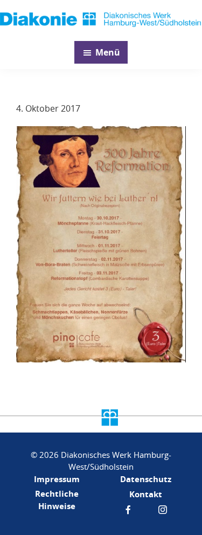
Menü (107, 52)
